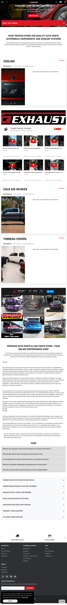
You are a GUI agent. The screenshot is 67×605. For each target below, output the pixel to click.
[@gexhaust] (15, 291)
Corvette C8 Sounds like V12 (11, 148)
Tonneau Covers (15, 239)
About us (4, 569)
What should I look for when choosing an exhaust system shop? (23, 454)
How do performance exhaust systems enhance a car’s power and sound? (26, 459)
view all (61, 60)
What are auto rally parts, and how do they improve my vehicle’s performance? (27, 448)
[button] (60, 2)
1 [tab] (11, 103)
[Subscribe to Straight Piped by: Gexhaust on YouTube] (59, 129)
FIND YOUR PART (33, 16)
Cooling (9, 61)
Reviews (25, 551)
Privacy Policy (27, 558)
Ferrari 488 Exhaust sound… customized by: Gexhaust (54, 172)
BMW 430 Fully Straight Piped (32, 148)
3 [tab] (14, 103)
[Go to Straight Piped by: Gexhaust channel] (6, 129)
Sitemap (25, 561)
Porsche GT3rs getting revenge (11, 172)
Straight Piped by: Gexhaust (21, 128)
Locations (4, 567)
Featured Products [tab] (28, 66)
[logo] (33, 2)
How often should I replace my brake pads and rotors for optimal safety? (25, 469)
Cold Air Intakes (15, 189)
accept (10, 601)
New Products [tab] (7, 66)
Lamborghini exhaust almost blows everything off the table (33, 172)
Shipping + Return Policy (30, 556)
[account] (56, 2)
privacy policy (25, 597)
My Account (26, 553)
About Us (4, 553)
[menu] (2, 2)
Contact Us (4, 556)
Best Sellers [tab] (17, 66)
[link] (2, 576)
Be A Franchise (5, 551)
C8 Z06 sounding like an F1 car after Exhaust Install (54, 148)
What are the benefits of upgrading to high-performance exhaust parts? (25, 464)
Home (3, 548)
